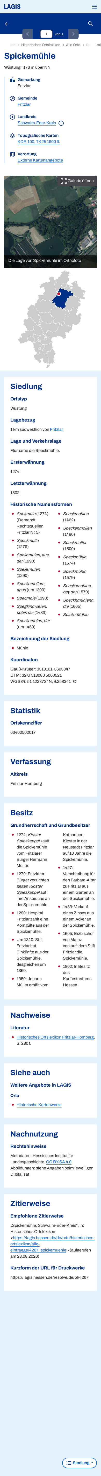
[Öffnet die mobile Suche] (90, 24)
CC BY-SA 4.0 (58, 1162)
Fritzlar (24, 104)
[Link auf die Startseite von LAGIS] (29, 6)
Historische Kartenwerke (39, 1105)
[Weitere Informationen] (61, 123)
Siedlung (81, 1463)
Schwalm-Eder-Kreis (37, 123)
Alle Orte (73, 45)
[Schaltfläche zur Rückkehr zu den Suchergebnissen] (7, 24)
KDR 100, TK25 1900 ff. (39, 141)
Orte (12, 45)
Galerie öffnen (80, 180)
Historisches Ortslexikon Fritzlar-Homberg (55, 1037)
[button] (94, 6)
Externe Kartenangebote (40, 160)
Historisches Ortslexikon (40, 45)
